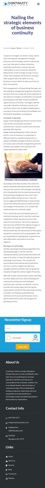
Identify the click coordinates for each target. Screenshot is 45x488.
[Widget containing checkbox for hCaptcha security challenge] (22, 337)
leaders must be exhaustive (13, 132)
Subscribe (22, 347)
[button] (38, 4)
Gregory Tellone (15, 48)
